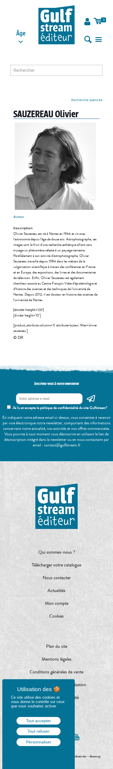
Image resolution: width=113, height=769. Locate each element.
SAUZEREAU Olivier (45, 114)
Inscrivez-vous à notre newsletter (56, 384)
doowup (95, 756)
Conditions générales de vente (56, 672)
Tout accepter (38, 720)
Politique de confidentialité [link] (38, 754)
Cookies (56, 616)
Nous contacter (57, 578)
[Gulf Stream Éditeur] (56, 25)
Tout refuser (39, 731)
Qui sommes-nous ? (56, 552)
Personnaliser (38, 742)
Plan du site (56, 646)
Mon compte (56, 603)
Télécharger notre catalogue (56, 565)
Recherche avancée (87, 100)
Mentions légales (57, 659)
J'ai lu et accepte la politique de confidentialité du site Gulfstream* (59, 407)
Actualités (56, 590)
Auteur (18, 217)
